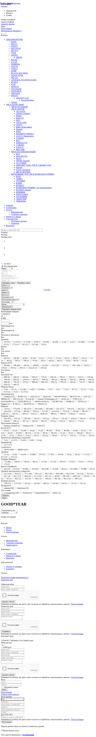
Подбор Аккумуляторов (10, 3)
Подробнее (47, 290)
